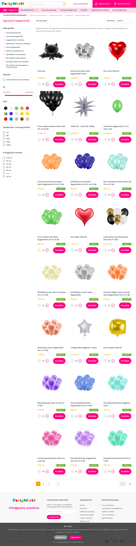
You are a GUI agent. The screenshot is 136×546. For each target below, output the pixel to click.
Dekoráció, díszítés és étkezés (18, 44)
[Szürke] (16, 119)
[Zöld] (16, 108)
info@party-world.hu (24, 508)
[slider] (4, 95)
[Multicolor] (5, 113)
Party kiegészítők (120, 10)
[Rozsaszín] (27, 108)
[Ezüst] (16, 113)
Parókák (84, 10)
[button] (102, 4)
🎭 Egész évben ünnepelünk (15, 15)
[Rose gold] (27, 119)
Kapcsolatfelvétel (81, 4)
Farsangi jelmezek (49, 10)
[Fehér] (11, 108)
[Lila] (11, 113)
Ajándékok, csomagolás (15, 54)
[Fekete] (5, 108)
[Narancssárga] (22, 108)
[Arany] (22, 113)
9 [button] (58, 484)
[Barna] (22, 119)
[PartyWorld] (13, 4)
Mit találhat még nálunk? (16, 58)
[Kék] (11, 119)
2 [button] (43, 484)
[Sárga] (27, 113)
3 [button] (48, 484)
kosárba (59, 84)
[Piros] (5, 119)
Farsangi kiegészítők (68, 10)
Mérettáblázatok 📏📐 (29, 10)
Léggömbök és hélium (100, 10)
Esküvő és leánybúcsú (15, 51)
